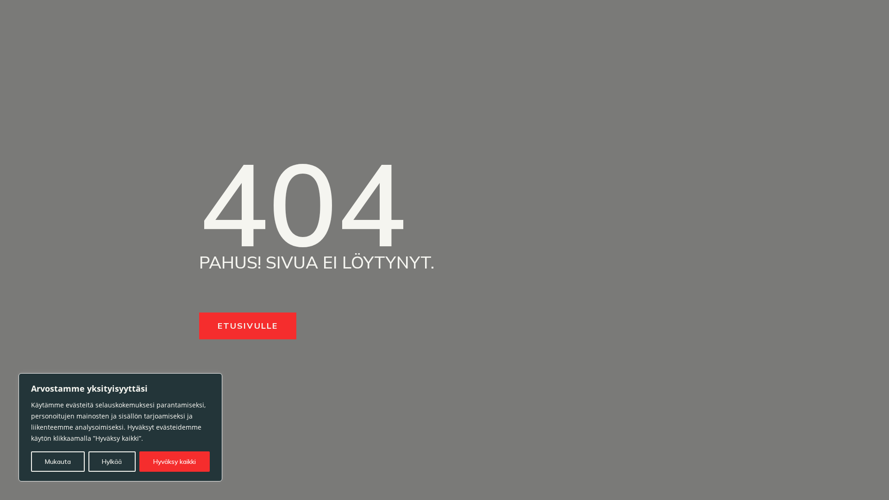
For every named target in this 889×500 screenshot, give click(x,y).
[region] (120, 427)
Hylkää (112, 461)
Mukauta (58, 461)
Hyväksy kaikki (174, 461)
